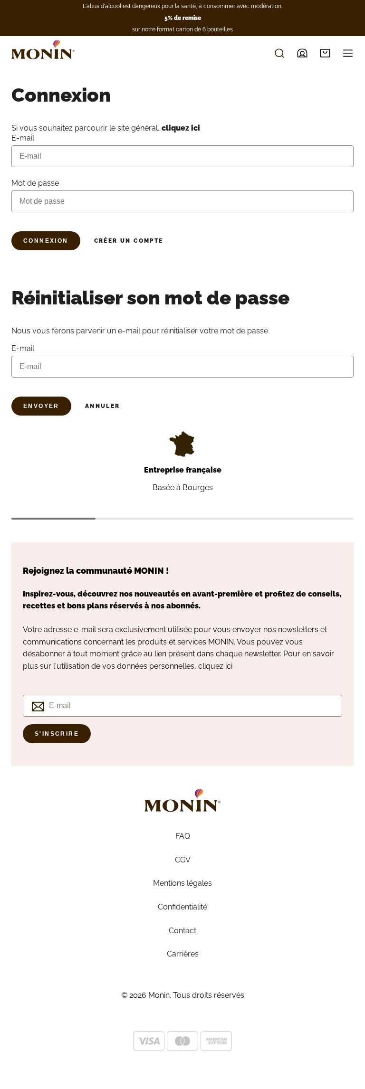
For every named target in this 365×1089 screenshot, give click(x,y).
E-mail (22, 348)
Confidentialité (182, 906)
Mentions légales (182, 883)
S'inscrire (57, 733)
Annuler (102, 406)
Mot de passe (35, 183)
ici (228, 666)
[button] (325, 53)
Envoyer (41, 406)
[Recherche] (279, 53)
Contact (182, 930)
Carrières (183, 953)
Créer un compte (128, 240)
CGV (183, 859)
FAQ (182, 836)
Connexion (45, 240)
